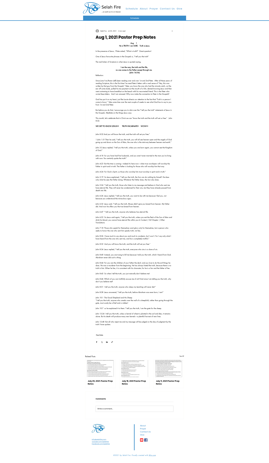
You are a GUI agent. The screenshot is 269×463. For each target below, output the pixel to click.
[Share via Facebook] (97, 342)
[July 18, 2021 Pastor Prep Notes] (134, 368)
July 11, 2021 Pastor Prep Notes (167, 382)
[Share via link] (112, 342)
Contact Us (145, 431)
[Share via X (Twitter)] (102, 342)
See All (181, 356)
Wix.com (152, 455)
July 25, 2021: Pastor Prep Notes (100, 382)
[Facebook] (145, 440)
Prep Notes (99, 335)
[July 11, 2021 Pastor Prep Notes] (168, 368)
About (143, 425)
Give (142, 434)
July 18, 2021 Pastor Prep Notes (134, 382)
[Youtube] (141, 440)
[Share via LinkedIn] (107, 342)
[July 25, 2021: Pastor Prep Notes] (100, 368)
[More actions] (172, 31)
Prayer (143, 428)
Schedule (134, 18)
